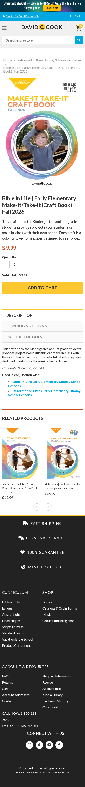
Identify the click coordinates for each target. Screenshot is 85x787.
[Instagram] (29, 745)
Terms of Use (42, 772)
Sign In (78, 16)
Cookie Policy (61, 772)
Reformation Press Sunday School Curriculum (49, 60)
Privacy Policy (24, 772)
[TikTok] (39, 745)
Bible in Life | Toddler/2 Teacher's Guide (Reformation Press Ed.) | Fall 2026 (21, 488)
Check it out (52, 8)
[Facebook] (59, 745)
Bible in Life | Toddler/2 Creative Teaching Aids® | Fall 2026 (62, 486)
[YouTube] (49, 745)
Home (7, 60)
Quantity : (10, 257)
